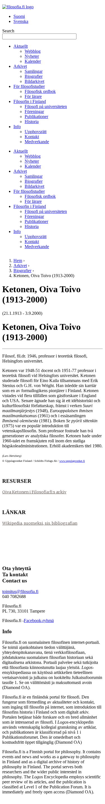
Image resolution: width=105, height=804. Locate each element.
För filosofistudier (29, 86)
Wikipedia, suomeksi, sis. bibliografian (39, 523)
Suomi (19, 16)
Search (8, 30)
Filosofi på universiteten (46, 106)
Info (17, 126)
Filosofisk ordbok (40, 91)
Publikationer (36, 116)
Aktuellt (20, 46)
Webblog (33, 51)
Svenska (20, 21)
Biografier (34, 76)
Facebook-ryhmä (39, 620)
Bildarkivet (34, 81)
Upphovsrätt (35, 131)
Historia (32, 121)
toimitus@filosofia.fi (20, 591)
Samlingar (34, 71)
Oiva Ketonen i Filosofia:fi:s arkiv (34, 492)
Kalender (33, 61)
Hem (17, 260)
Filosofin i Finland (29, 101)
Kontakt (32, 136)
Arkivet (20, 66)
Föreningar (34, 111)
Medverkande (37, 141)
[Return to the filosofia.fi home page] (18, 6)
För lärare (33, 96)
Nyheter (32, 56)
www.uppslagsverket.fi (72, 460)
